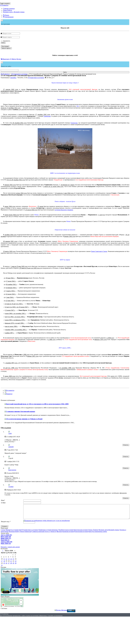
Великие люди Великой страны (109, 530)
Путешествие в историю (36, 77)
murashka (13, 77)
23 (15, 561)
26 (6, 563)
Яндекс (18, 59)
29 (13, 563)
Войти (3, 42)
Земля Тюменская (25, 531)
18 (4, 561)
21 (11, 561)
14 (11, 559)
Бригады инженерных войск (97, 531)
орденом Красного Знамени (64, 210)
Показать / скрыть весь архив (10, 547)
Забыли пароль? (6, 48)
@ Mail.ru (13, 59)
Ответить (125, 445)
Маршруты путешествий (14, 530)
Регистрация (5, 46)
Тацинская (47, 116)
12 (6, 559)
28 (11, 563)
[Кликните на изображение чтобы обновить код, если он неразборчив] (46, 520)
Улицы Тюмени (93, 530)
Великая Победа (14, 531)
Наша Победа (7, 10)
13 (9, 559)
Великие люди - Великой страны (13, 12)
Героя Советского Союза (99, 251)
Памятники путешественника (48, 530)
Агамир (10, 486)
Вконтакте (6, 59)
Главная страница (9, 8)
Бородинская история (81, 530)
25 (4, 563)
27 (9, 563)
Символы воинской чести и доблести (44, 531)
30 (15, 563)
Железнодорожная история (65, 531)
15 (13, 559)
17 (2, 561)
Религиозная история (81, 531)
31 (2, 565)
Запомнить (6, 41)
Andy (10, 433)
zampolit (11, 447)
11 (4, 559)
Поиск (7, 15)
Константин (12, 470)
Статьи (3, 530)
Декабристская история (65, 530)
